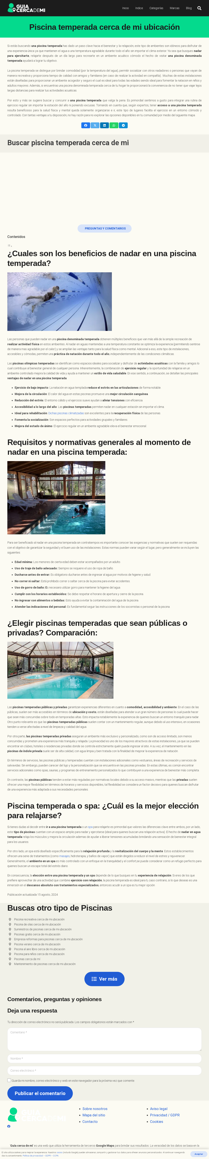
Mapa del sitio (93, 1115)
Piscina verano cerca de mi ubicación (37, 944)
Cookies (156, 1122)
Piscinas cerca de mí (27, 959)
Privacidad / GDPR (165, 1115)
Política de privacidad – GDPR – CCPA (40, 1155)
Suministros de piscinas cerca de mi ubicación (43, 929)
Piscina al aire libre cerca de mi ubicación (39, 949)
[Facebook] (8, 1126)
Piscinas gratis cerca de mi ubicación (37, 934)
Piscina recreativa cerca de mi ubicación (39, 919)
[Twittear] (95, 125)
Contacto (90, 1122)
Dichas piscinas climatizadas (66, 413)
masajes (64, 856)
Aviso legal (159, 1109)
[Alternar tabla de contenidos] (9, 246)
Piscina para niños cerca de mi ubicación (39, 954)
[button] (199, 8)
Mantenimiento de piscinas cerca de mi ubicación (45, 964)
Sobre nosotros (94, 1109)
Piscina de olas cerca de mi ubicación (37, 924)
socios (60, 1152)
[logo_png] (26, 8)
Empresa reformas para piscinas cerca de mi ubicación (48, 939)
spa (90, 827)
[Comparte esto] (85, 125)
